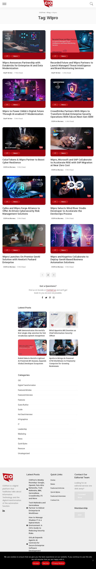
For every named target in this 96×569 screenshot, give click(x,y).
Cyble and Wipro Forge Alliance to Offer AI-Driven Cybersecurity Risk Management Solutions (21, 211)
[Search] (91, 4)
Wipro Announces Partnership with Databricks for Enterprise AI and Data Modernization (22, 65)
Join (80, 515)
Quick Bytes (22, 444)
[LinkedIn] (3, 511)
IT (7, 56)
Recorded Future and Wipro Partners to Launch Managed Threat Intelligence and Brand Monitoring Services (71, 65)
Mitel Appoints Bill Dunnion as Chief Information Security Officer (62, 333)
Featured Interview (25, 395)
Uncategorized (24, 453)
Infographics (23, 419)
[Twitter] (46, 297)
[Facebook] (42, 297)
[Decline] (93, 560)
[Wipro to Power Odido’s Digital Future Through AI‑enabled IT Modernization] (24, 93)
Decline (46, 563)
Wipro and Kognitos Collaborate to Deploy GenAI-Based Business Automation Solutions (69, 259)
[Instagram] (54, 297)
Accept (36, 563)
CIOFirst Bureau (57, 121)
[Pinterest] (50, 297)
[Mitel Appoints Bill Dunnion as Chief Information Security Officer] (63, 320)
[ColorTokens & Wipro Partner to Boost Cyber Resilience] (24, 141)
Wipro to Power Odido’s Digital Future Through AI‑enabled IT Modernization (23, 112)
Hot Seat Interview (25, 414)
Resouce (21, 449)
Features (21, 400)
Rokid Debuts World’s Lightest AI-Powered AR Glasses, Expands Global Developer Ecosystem (32, 361)
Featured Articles (25, 390)
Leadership (22, 429)
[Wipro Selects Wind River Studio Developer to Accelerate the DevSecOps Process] (72, 190)
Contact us (51, 290)
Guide (20, 410)
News (16, 56)
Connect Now (82, 496)
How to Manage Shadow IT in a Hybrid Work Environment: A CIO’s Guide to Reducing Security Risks (37, 525)
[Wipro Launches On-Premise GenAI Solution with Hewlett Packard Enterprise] (24, 238)
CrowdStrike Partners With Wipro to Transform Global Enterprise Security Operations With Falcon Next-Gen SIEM (71, 114)
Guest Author (23, 405)
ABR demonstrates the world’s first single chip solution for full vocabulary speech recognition (32, 333)
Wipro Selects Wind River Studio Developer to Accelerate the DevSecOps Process (68, 211)
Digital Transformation (27, 385)
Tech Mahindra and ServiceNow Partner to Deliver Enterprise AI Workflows (37, 508)
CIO (19, 380)
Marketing (22, 434)
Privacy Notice (58, 563)
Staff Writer (7, 73)
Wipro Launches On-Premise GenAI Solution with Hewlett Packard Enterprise (21, 259)
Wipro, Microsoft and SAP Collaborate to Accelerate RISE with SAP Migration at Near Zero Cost (71, 162)
